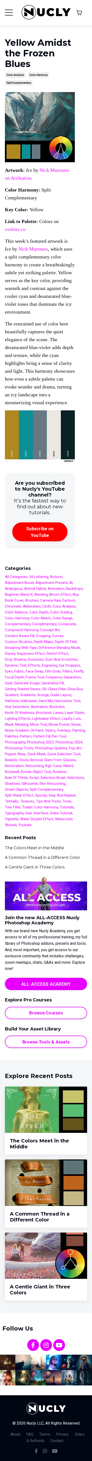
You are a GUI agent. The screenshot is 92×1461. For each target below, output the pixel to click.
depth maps (43, 642)
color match (41, 618)
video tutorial (61, 813)
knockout (44, 712)
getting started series (22, 689)
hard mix (46, 701)
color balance (16, 612)
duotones (36, 659)
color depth (38, 612)
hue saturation (17, 707)
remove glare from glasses (53, 760)
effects (34, 665)
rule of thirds (16, 777)
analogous (13, 588)
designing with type (21, 647)
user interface (36, 813)
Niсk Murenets (33, 249)
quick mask (36, 754)
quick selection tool (63, 754)
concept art (50, 630)
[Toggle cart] (79, 12)
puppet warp (15, 754)
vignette (11, 819)
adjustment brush (19, 582)
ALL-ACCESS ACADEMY (46, 984)
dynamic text (15, 665)
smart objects (16, 789)
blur (76, 594)
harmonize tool (67, 701)
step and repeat (62, 795)
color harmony (38, 75)
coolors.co (15, 229)
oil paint (36, 730)
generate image (27, 683)
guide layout (60, 695)
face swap (34, 671)
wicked (10, 825)
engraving (49, 665)
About (15, 1434)
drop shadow (15, 659)
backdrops (74, 588)
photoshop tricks (19, 748)
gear (8, 683)
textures (27, 801)
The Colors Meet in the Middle (34, 848)
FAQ (29, 1434)
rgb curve (53, 766)
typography (14, 813)
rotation (59, 772)
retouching (35, 766)
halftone (12, 701)
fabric (19, 671)
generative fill (52, 683)
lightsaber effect (46, 718)
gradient (11, 695)
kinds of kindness (19, 712)
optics (50, 730)
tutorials (67, 807)
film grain (53, 671)
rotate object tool (36, 772)
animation (56, 588)
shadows (12, 783)
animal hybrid (35, 588)
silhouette (30, 783)
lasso (58, 712)
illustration (39, 707)
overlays (64, 730)
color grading (61, 612)
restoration (14, 766)
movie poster (59, 724)
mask (9, 724)
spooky (41, 795)
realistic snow (16, 760)
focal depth (14, 677)
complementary (17, 624)
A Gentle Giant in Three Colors (35, 867)
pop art (75, 748)
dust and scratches (61, 659)
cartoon (68, 600)
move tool (38, 724)
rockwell (12, 772)
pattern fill (41, 736)
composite (67, 624)
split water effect (19, 795)
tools (66, 801)
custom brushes (18, 642)
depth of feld (66, 642)
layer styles (74, 712)
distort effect (57, 653)
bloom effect (60, 594)
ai (71, 582)
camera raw (50, 600)
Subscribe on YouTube (39, 532)
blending (41, 594)
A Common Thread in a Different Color (42, 857)
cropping (43, 636)
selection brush (53, 777)
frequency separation (63, 677)
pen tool (59, 736)
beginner (12, 594)
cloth (46, 606)
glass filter (57, 689)
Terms (44, 1434)
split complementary (18, 82)
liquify (67, 718)
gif (44, 689)
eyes (9, 671)
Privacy (62, 1434)
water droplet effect (36, 819)
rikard (68, 766)
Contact (56, 1440)
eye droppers (69, 665)
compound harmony (21, 630)
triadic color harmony (40, 807)
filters (67, 671)
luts (77, 718)
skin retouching (52, 783)
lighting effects (17, 718)
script (34, 777)
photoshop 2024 (68, 742)
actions (56, 577)
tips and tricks (48, 801)
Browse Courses (46, 1012)
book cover (14, 600)
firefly (78, 671)
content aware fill (19, 636)
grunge (43, 695)
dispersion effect (31, 653)
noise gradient (17, 730)
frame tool (35, 677)
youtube (25, 825)
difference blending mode (59, 647)
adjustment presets (52, 582)
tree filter (13, 807)
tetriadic (12, 801)
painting (78, 730)
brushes (32, 600)
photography (15, 742)
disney (10, 653)
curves (58, 636)
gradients (28, 695)
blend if (26, 594)
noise (76, 724)
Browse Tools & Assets (46, 1041)
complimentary (44, 624)
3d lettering (38, 577)
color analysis (15, 75)
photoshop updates (51, 748)
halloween (29, 701)
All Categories (16, 577)
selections (75, 777)
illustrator (57, 707)
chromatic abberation (22, 606)
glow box (75, 689)
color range (62, 618)
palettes (11, 736)
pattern (26, 736)
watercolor (64, 819)
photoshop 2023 (40, 742)
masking (21, 724)
